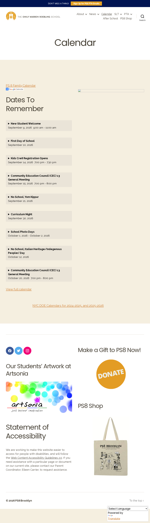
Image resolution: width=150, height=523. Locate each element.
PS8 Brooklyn (23, 500)
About (80, 14)
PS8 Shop (126, 18)
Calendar (106, 14)
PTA (126, 14)
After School (110, 18)
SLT (116, 14)
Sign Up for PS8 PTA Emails (86, 3)
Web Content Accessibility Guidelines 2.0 (36, 457)
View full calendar (19, 289)
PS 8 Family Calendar (21, 85)
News (92, 14)
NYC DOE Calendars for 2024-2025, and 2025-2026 (68, 305)
